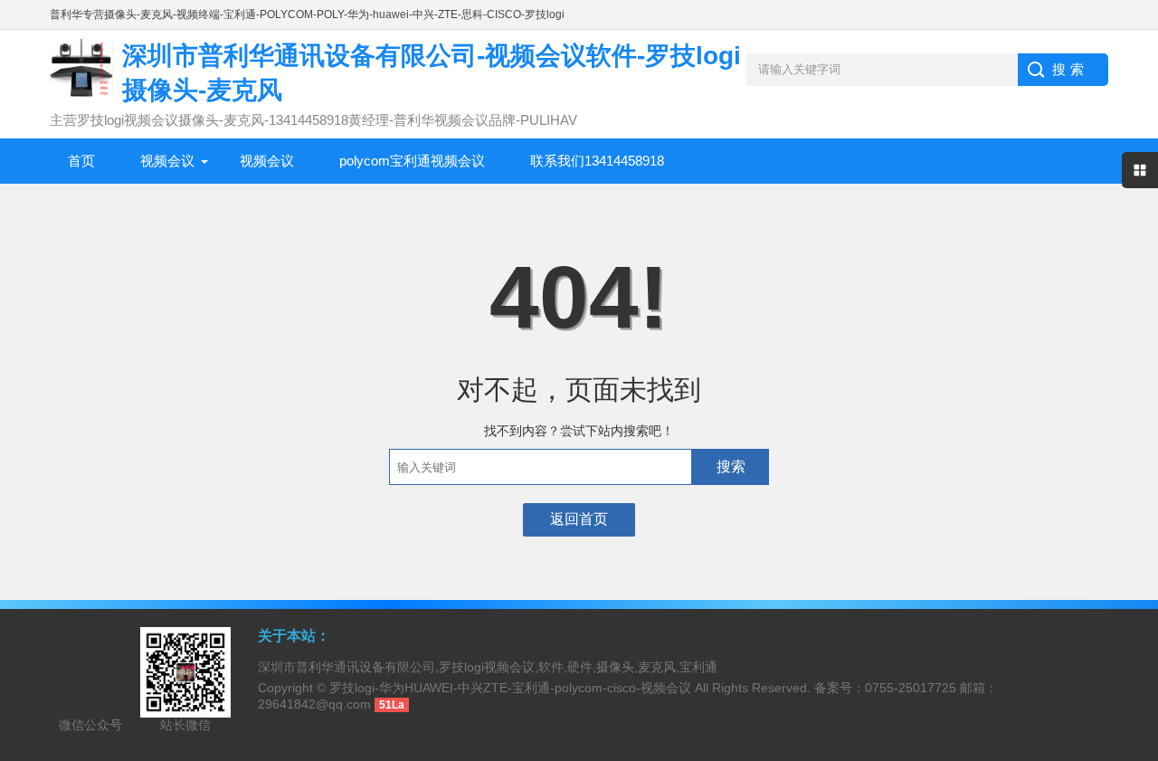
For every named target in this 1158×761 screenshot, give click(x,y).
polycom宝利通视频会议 (412, 160)
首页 (81, 160)
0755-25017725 (910, 687)
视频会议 (167, 160)
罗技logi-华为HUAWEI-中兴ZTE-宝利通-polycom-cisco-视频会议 (510, 687)
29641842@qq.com (314, 704)
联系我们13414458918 (597, 160)
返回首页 (579, 519)
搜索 (731, 466)
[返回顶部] (1139, 666)
